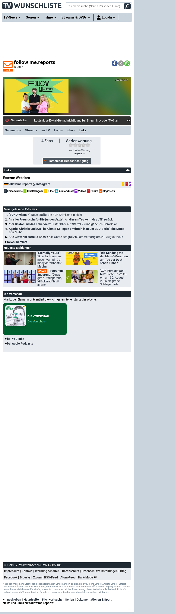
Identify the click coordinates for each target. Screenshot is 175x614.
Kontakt (27, 571)
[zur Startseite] (32, 4)
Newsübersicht (17, 242)
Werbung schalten (47, 571)
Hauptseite (31, 599)
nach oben (14, 599)
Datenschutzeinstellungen (100, 571)
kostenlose (41, 120)
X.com (37, 577)
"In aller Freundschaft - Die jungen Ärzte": (61, 219)
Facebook (10, 577)
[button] (115, 63)
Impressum (11, 571)
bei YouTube (15, 339)
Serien (69, 599)
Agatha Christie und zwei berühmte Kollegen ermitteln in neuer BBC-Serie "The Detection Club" (67, 230)
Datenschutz (70, 571)
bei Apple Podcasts (20, 343)
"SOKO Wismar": (45, 214)
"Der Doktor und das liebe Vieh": (63, 224)
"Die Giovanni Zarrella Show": (66, 237)
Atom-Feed (68, 577)
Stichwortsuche (52, 599)
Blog (123, 571)
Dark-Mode (86, 577)
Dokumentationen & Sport (94, 599)
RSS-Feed (51, 577)
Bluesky (25, 577)
